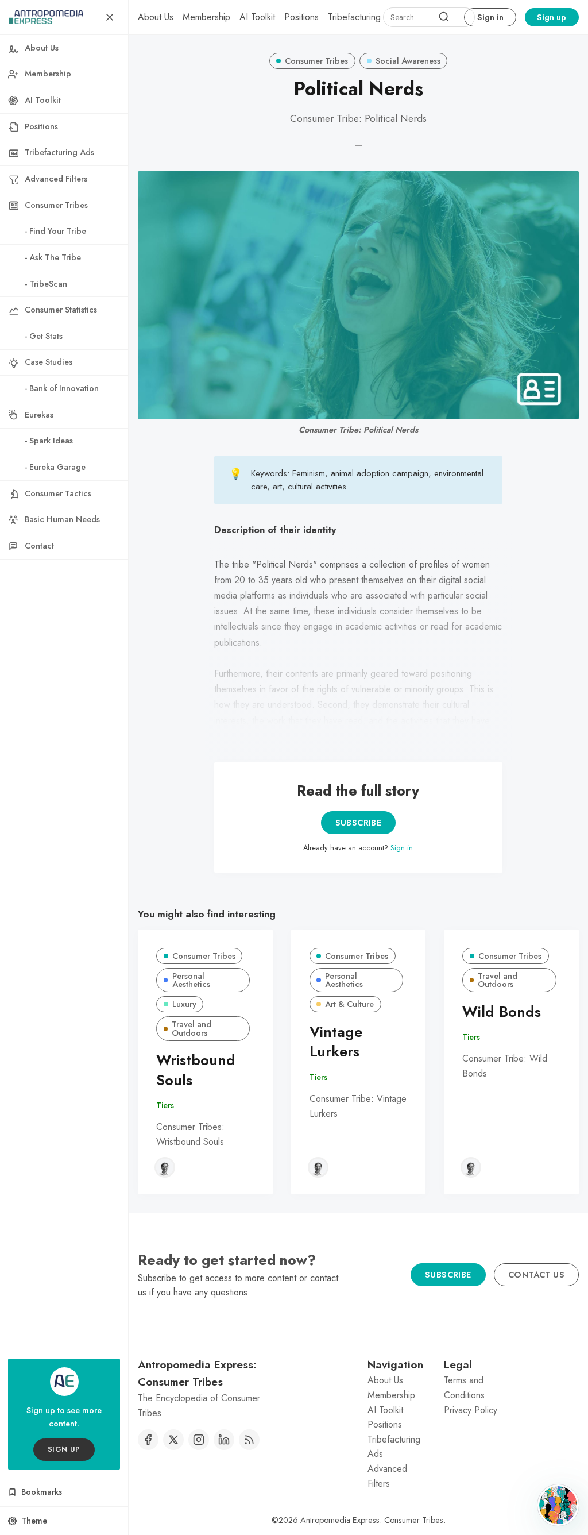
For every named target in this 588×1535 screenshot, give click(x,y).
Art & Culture (349, 1004)
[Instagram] (198, 1439)
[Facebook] (148, 1439)
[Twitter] (173, 1439)
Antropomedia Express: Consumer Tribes (371, 1520)
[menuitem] (155, 17)
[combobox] (429, 17)
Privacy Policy (470, 1410)
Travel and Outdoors (191, 1028)
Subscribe (358, 822)
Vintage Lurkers (336, 1042)
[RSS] (249, 1439)
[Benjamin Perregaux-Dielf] (164, 1167)
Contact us (536, 1275)
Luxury (184, 1004)
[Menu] (109, 17)
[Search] (444, 17)
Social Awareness (408, 61)
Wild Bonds (501, 1012)
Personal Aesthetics (191, 980)
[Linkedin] (224, 1439)
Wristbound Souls (195, 1070)
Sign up (551, 17)
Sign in (490, 17)
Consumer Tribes (316, 61)
